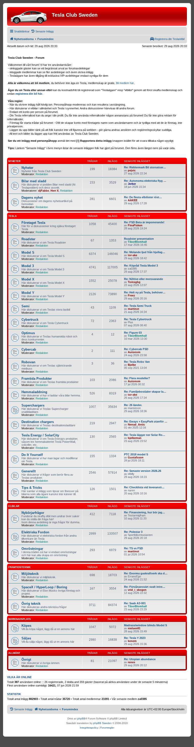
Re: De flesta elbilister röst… (143, 197)
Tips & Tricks (31, 488)
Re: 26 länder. (133, 405)
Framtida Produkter (36, 378)
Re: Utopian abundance (140, 659)
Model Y (27, 293)
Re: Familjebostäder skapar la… (145, 391)
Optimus (28, 333)
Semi (25, 306)
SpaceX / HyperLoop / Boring (44, 587)
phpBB (81, 718)
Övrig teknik (30, 603)
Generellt (28, 471)
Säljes (26, 638)
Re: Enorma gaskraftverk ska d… (145, 573)
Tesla (12, 216)
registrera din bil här (28, 93)
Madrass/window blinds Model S (145, 625)
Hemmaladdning (34, 392)
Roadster (28, 239)
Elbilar (13, 506)
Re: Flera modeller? (137, 378)
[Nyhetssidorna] (30, 16)
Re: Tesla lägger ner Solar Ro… (144, 434)
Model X (27, 279)
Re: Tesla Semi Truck (138, 305)
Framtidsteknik (19, 567)
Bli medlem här (125, 83)
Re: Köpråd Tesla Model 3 (141, 265)
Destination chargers (37, 422)
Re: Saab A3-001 (135, 603)
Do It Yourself (32, 455)
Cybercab (28, 349)
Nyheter (14, 161)
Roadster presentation (139, 238)
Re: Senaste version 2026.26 (142, 470)
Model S (27, 252)
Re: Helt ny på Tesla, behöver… (144, 292)
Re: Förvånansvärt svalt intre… (144, 586)
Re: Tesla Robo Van (137, 361)
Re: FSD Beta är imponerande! (144, 222)
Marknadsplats (19, 619)
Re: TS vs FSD (133, 548)
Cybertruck (29, 319)
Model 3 (27, 266)
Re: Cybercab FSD (136, 349)
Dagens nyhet (32, 197)
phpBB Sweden (102, 723)
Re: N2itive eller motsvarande (143, 278)
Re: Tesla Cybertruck (138, 319)
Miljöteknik (30, 574)
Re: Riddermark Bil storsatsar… (145, 167)
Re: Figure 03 (133, 332)
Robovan (28, 362)
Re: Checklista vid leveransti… (144, 487)
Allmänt (14, 653)
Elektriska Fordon (35, 532)
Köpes (26, 626)
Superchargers (32, 405)
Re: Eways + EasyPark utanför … (145, 421)
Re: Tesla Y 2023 (135, 637)
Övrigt (26, 659)
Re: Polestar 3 (133, 531)
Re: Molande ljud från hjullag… (144, 252)
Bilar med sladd (33, 181)
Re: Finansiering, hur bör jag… (144, 512)
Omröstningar (32, 549)
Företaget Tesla (33, 223)
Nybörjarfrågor (32, 513)
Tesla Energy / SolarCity (40, 435)
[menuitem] (42, 31)
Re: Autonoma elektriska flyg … (145, 180)
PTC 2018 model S (136, 454)
